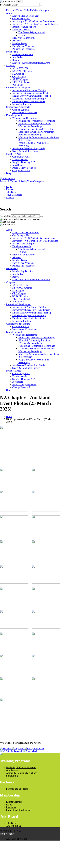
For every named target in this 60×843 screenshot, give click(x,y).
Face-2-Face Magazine (23, 46)
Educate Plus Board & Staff (25, 15)
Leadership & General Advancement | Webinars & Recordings (36, 133)
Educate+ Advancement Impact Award (31, 62)
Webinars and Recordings (24, 118)
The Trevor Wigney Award (31, 32)
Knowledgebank (14, 115)
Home (9, 416)
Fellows (22, 35)
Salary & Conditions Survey (26, 151)
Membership (12, 51)
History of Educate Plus (23, 38)
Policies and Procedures (23, 49)
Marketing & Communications (21, 767)
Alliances (16, 40)
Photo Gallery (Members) (24, 167)
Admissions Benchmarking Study (28, 148)
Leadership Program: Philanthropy (29, 98)
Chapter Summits (20, 109)
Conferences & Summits (18, 107)
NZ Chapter (18, 73)
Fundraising (12, 775)
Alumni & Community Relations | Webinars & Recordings (34, 125)
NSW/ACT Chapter (22, 71)
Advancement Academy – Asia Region (31, 93)
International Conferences (24, 112)
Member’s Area (13, 154)
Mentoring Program (21, 104)
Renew (15, 60)
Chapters (10, 65)
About (9, 13)
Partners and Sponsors (17, 788)
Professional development (18, 87)
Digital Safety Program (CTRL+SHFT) (31, 96)
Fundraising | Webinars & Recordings (36, 129)
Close (19, 1)
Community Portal (21, 156)
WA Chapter (18, 85)
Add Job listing (13, 826)
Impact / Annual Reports (24, 26)
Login (9, 186)
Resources (11, 807)
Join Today (17, 57)
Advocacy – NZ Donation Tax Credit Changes (35, 24)
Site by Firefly (7, 834)
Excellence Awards (21, 29)
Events (9, 189)
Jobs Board (17, 165)
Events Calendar (14, 801)
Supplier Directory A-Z (23, 162)
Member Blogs (19, 43)
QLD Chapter (19, 76)
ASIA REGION (20, 68)
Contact (10, 197)
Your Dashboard (14, 194)
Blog (8, 173)
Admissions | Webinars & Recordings (36, 120)
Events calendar (20, 159)
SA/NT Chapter (20, 79)
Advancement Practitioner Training (29, 90)
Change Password (21, 170)
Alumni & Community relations (21, 773)
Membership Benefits (22, 54)
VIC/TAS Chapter (21, 82)
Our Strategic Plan (21, 18)
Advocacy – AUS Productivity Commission (33, 21)
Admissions (12, 770)
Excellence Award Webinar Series (28, 101)
